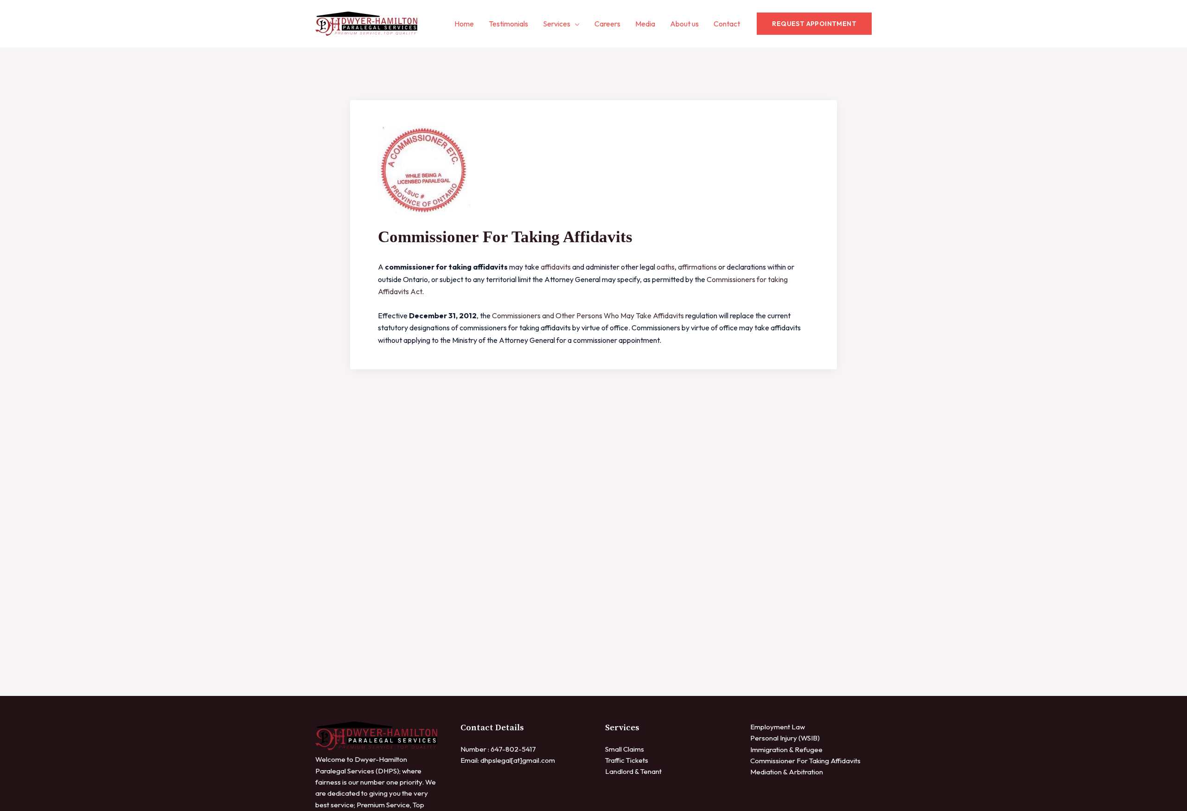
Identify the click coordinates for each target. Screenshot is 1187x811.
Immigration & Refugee (786, 749)
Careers (607, 23)
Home (464, 23)
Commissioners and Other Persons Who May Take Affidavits (588, 315)
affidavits (556, 266)
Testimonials (508, 23)
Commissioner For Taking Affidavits (805, 760)
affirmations (697, 266)
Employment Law (777, 726)
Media (645, 23)
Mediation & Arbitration (786, 771)
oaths (666, 266)
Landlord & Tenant (633, 771)
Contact (727, 23)
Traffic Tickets (626, 760)
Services (556, 23)
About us (684, 23)
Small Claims (624, 749)
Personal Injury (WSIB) (785, 738)
